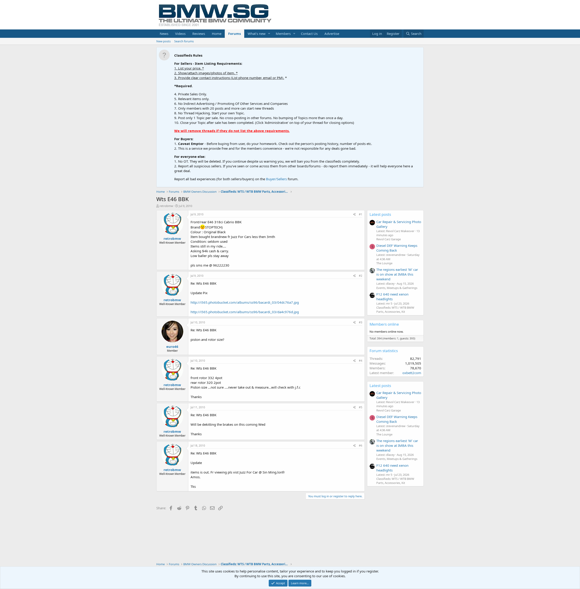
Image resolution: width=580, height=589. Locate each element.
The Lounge (384, 263)
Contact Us (309, 33)
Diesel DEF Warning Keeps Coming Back (396, 247)
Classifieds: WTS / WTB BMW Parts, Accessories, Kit (395, 309)
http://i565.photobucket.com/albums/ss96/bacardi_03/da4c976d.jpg (245, 312)
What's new (257, 33)
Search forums (184, 41)
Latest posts (380, 214)
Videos (180, 33)
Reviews (198, 33)
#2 (360, 276)
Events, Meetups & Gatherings (396, 288)
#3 (360, 322)
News (164, 33)
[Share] (354, 214)
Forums (234, 33)
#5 (360, 407)
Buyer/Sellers (276, 179)
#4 (360, 361)
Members (283, 33)
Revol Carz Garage (388, 239)
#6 (360, 445)
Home (216, 33)
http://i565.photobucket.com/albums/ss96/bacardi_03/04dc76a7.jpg (245, 302)
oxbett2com (411, 372)
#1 (360, 214)
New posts (163, 41)
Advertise (331, 33)
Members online (384, 324)
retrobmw (166, 206)
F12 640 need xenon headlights (392, 296)
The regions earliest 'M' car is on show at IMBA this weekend (397, 274)
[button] (269, 33)
